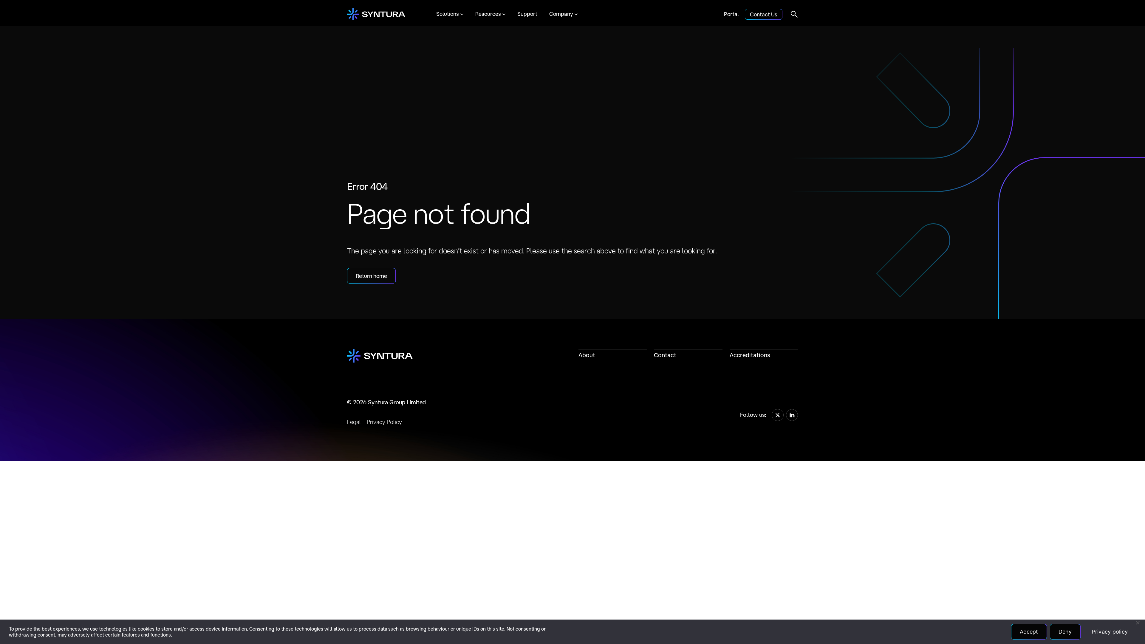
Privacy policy (1110, 631)
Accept (1029, 631)
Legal (354, 422)
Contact (665, 355)
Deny (1065, 631)
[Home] (376, 14)
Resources (488, 14)
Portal (731, 14)
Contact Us (763, 14)
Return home (371, 276)
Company (561, 14)
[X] (778, 415)
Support (527, 14)
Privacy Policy (384, 422)
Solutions (447, 14)
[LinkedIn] (792, 415)
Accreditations (750, 355)
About (586, 355)
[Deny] (1138, 623)
